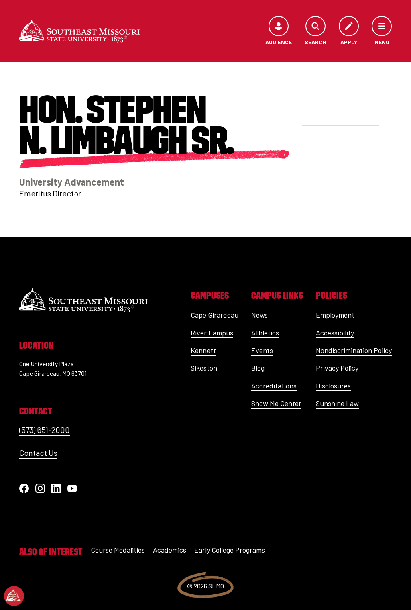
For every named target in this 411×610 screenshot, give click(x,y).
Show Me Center (276, 403)
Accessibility (335, 332)
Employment (335, 314)
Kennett (203, 350)
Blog (258, 367)
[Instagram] (40, 488)
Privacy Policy (337, 367)
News (259, 314)
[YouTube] (72, 488)
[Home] (79, 31)
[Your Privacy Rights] (14, 596)
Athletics (265, 332)
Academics (169, 549)
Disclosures (333, 385)
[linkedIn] (56, 488)
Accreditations (274, 385)
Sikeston (204, 367)
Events (262, 350)
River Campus (212, 332)
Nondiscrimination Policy (354, 350)
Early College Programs (229, 549)
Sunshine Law (337, 403)
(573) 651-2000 (44, 430)
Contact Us (38, 452)
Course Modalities (118, 549)
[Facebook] (24, 488)
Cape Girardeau (214, 314)
